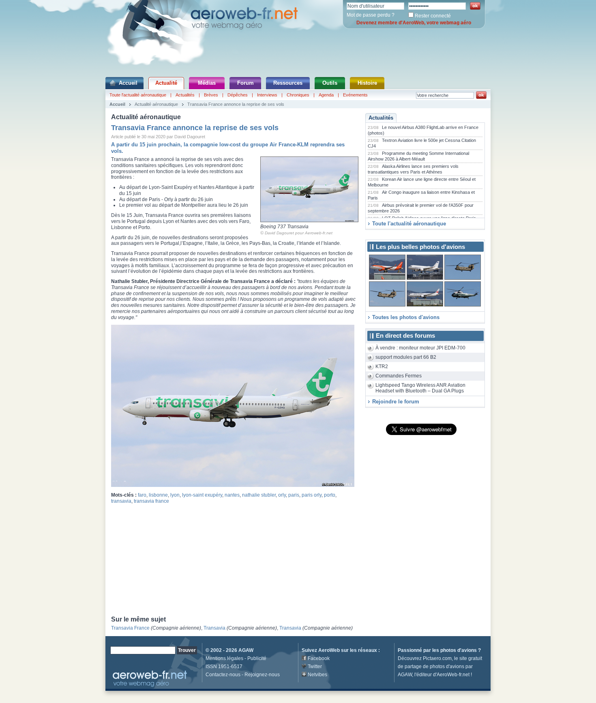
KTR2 (381, 366)
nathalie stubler (259, 495)
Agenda (326, 94)
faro (142, 495)
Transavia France (130, 628)
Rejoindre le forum (395, 402)
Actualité (166, 83)
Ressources (287, 83)
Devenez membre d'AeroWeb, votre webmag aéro (413, 23)
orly (282, 495)
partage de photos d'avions (434, 666)
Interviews (267, 94)
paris (293, 495)
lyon (175, 495)
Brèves (211, 94)
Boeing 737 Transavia (284, 226)
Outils (329, 83)
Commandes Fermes (398, 376)
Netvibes (317, 674)
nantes (232, 495)
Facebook (319, 658)
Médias (207, 83)
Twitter (315, 666)
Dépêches (237, 94)
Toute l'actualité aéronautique (137, 94)
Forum (245, 83)
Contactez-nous (223, 674)
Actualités (185, 94)
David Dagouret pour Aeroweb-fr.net (298, 233)
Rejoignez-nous (262, 674)
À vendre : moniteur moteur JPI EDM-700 (420, 348)
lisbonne (158, 495)
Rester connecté (433, 16)
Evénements (355, 94)
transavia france (151, 501)
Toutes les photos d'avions (405, 317)
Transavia (214, 628)
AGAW (245, 650)
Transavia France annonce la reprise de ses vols (235, 104)
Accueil (128, 83)
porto (329, 495)
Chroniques (298, 94)
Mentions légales (224, 658)
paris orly (312, 495)
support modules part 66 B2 (405, 357)
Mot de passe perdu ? (370, 15)
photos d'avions (458, 650)
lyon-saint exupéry (202, 495)
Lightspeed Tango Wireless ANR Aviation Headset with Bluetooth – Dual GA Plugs (420, 388)
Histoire (367, 83)
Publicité (256, 658)
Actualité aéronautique (156, 104)
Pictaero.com (437, 658)
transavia (121, 501)
